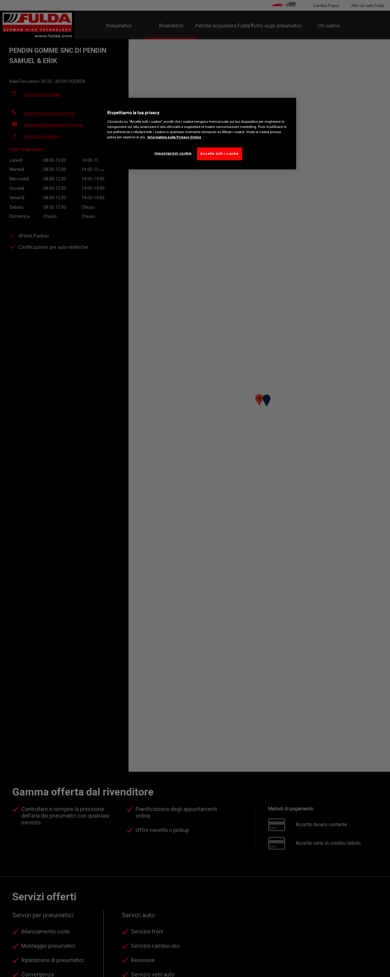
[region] (197, 134)
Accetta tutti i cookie (219, 153)
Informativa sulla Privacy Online (174, 137)
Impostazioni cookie (173, 153)
